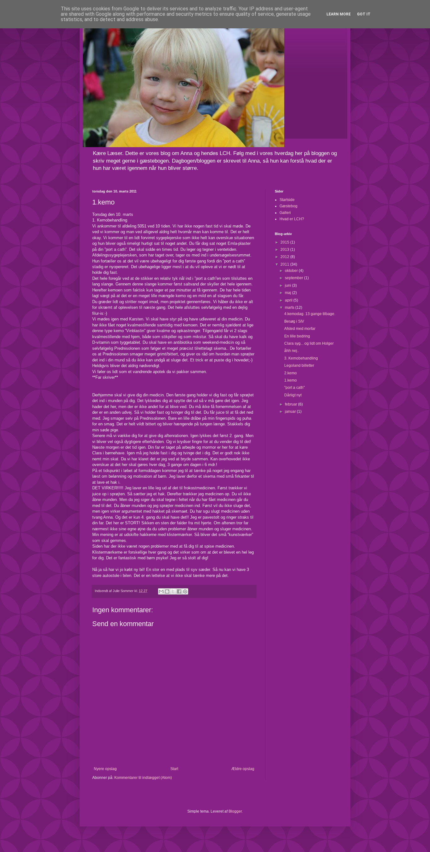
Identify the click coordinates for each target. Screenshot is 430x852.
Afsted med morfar (299, 328)
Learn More (338, 14)
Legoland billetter (299, 365)
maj (288, 293)
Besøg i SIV (294, 321)
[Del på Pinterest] (185, 591)
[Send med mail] (161, 591)
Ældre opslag (242, 769)
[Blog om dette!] (167, 591)
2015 (285, 242)
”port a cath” (294, 387)
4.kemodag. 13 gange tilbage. (309, 314)
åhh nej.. (291, 350)
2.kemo (290, 373)
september (294, 278)
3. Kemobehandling (301, 358)
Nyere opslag (105, 769)
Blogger (235, 811)
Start (174, 769)
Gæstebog (288, 206)
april (289, 300)
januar (291, 411)
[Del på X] (173, 591)
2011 (285, 264)
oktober (292, 270)
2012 (285, 257)
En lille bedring (297, 336)
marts (290, 307)
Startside (287, 200)
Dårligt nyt (293, 395)
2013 (285, 249)
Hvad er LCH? (292, 219)
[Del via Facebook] (179, 591)
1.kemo (290, 380)
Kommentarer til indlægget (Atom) (143, 777)
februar (291, 404)
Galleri (285, 212)
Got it (364, 14)
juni (288, 285)
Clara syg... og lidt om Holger (309, 343)
